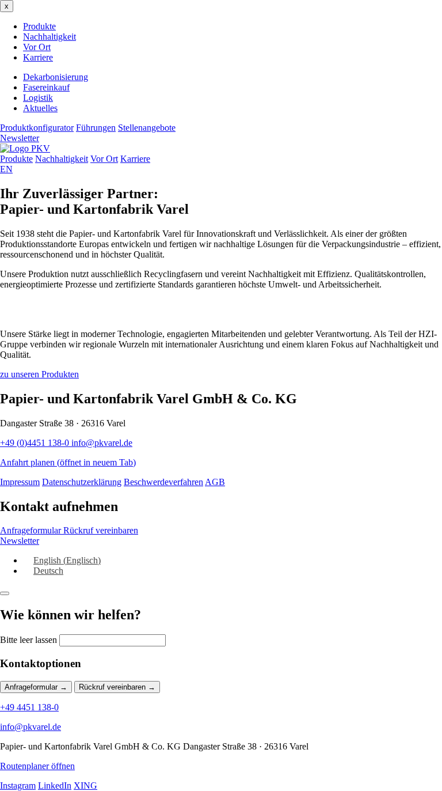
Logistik (38, 98)
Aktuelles (40, 108)
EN (6, 169)
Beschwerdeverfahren (163, 482)
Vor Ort (37, 47)
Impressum (20, 482)
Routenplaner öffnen (37, 766)
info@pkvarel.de (101, 443)
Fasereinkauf (46, 87)
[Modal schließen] (4, 593)
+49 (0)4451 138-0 (35, 443)
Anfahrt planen (68, 462)
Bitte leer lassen (28, 640)
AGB (215, 482)
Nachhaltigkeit (49, 36)
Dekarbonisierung (55, 77)
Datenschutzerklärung (81, 482)
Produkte (39, 26)
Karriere (38, 57)
